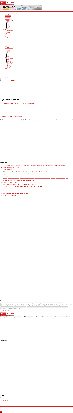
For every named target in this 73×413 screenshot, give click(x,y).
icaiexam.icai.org (18, 305)
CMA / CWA (7, 32)
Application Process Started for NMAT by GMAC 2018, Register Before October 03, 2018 (21, 186)
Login (6, 76)
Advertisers (5, 401)
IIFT (8, 52)
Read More (2, 318)
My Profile (7, 71)
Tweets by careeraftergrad (5, 397)
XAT (8, 27)
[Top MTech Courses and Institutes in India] (36, 165)
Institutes (6, 28)
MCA (6, 39)
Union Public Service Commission (12, 308)
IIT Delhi (55, 305)
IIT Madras (59, 305)
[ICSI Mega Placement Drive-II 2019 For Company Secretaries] (36, 171)
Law (3, 42)
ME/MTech (7, 37)
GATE (6, 57)
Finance (6, 34)
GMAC (67, 304)
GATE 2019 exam (32, 304)
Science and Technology (7, 35)
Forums (4, 70)
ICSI (26, 305)
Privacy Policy (5, 404)
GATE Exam (50, 304)
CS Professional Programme (5, 304)
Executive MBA (8, 18)
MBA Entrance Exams (9, 20)
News (4, 69)
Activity (8, 72)
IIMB (36, 305)
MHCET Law (9, 65)
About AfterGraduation (7, 400)
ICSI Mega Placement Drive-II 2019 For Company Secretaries (14, 174)
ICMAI (23, 305)
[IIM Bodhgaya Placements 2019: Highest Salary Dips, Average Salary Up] (36, 178)
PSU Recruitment (3, 308)
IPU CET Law (10, 62)
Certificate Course (8, 19)
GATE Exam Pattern (56, 304)
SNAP (8, 26)
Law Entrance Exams (9, 58)
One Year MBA (8, 15)
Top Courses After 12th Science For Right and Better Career (14, 193)
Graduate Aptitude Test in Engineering (6, 305)
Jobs (8, 47)
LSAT (8, 64)
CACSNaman (9, 176)
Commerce (5, 29)
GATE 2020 (38, 304)
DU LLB (9, 61)
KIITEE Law (9, 63)
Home (4, 399)
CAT (8, 21)
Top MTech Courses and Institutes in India (10, 167)
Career (6, 46)
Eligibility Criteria (12, 304)
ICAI (13, 305)
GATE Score (62, 304)
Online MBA (7, 17)
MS (5, 38)
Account (8, 73)
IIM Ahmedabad (31, 305)
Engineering (7, 36)
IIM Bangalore (40, 305)
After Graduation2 (13, 195)
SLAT (8, 67)
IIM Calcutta (45, 305)
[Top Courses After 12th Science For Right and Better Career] (36, 190)
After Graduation (16, 127)
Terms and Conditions (7, 403)
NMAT (8, 25)
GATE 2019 (27, 304)
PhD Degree (7, 40)
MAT (8, 24)
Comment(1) (22, 127)
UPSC (6, 68)
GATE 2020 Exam (44, 304)
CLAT (8, 60)
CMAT (8, 22)
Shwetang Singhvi (14, 182)
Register (6, 74)
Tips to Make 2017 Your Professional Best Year (11, 116)
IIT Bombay (50, 305)
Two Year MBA (8, 16)
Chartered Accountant (9, 30)
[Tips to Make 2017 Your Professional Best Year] (36, 103)
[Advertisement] (36, 89)
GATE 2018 (22, 304)
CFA (6, 33)
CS (5, 31)
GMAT (8, 23)
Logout (6, 77)
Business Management (7, 14)
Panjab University (10, 66)
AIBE (8, 59)
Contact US (5, 402)
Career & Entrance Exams (7, 45)
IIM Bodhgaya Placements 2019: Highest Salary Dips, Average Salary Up (17, 180)
